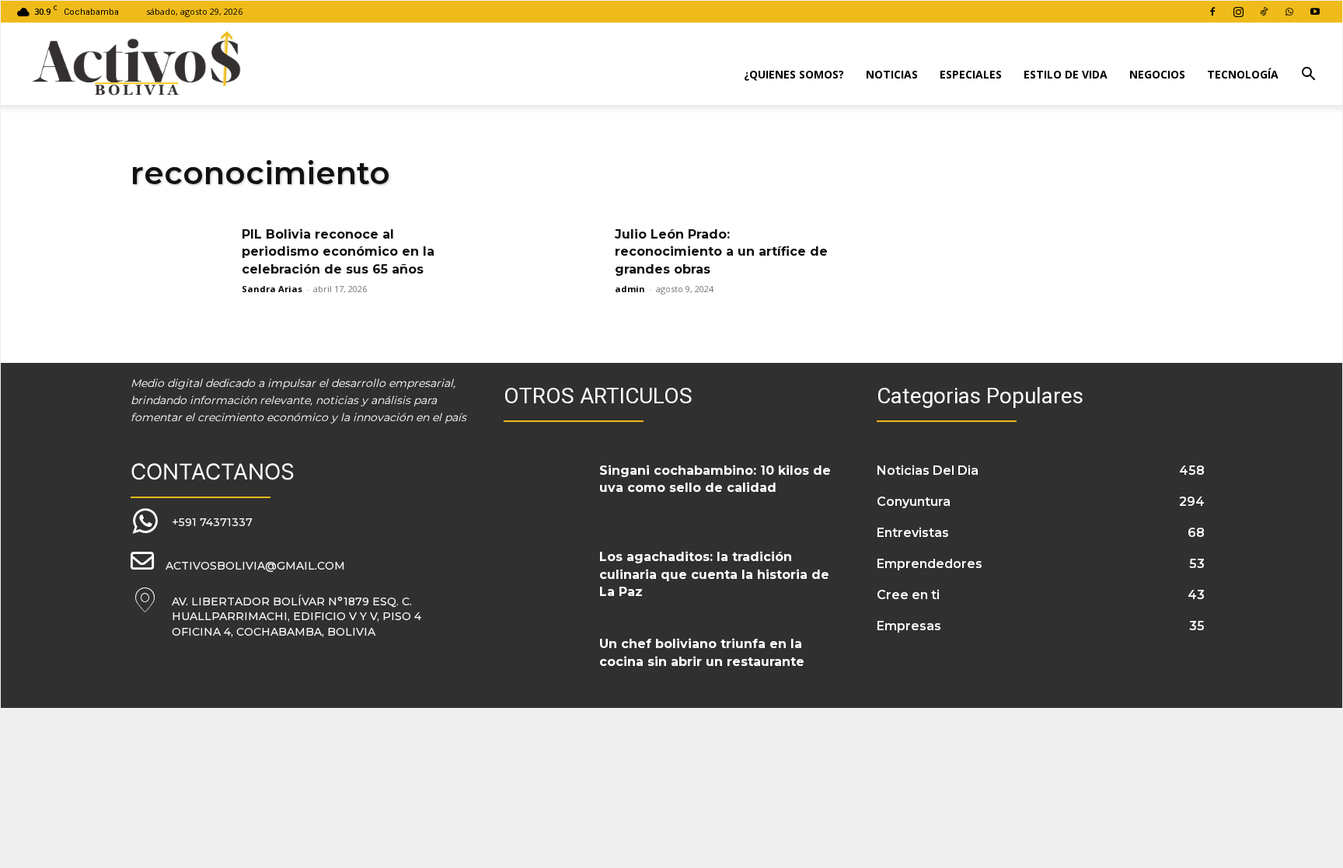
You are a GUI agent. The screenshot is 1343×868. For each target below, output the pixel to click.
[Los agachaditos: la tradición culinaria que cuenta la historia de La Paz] (546, 575)
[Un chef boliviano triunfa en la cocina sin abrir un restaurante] (546, 662)
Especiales (971, 74)
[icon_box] (192, 522)
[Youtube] (1315, 12)
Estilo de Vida (1066, 74)
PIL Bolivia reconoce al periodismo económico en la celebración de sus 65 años (338, 252)
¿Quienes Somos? (794, 74)
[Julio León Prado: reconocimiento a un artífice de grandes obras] (554, 261)
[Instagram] (1238, 12)
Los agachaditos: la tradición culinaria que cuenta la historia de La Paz (714, 574)
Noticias (892, 74)
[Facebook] (1212, 12)
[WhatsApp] (1289, 12)
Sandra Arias (272, 289)
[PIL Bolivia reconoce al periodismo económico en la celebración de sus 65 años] (181, 261)
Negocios (1157, 74)
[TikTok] (1263, 12)
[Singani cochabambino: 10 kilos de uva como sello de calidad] (546, 489)
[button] (1308, 75)
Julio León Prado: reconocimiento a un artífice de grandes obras (721, 252)
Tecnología (1242, 74)
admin (630, 289)
